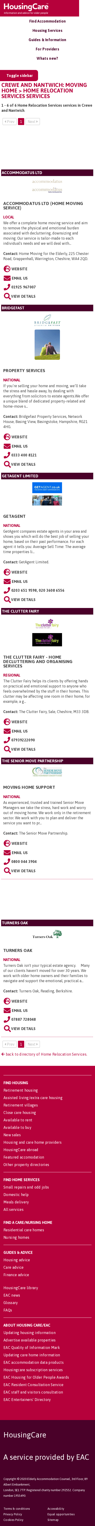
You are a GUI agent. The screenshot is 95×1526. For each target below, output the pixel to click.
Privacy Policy (12, 1514)
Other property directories (26, 1165)
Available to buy (17, 1127)
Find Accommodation (47, 21)
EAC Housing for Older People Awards (36, 1377)
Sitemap (53, 1520)
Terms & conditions (16, 1508)
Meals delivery (16, 1202)
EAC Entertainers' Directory (27, 1399)
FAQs (7, 1310)
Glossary (10, 1303)
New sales (12, 1135)
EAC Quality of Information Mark (31, 1347)
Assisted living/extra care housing (32, 1098)
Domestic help (16, 1194)
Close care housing (19, 1112)
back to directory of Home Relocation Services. (46, 1054)
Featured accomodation (23, 1157)
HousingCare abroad (21, 1150)
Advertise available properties (29, 1340)
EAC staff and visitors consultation (33, 1392)
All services (13, 1209)
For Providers (47, 49)
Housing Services (47, 30)
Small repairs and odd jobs (26, 1187)
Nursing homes (16, 1237)
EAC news (11, 1295)
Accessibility (56, 1508)
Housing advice (16, 1260)
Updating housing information (29, 1333)
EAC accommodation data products (33, 1362)
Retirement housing (20, 1090)
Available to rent (17, 1120)
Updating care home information (31, 1355)
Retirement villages (20, 1105)
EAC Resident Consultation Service (33, 1385)
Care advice (13, 1267)
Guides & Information (47, 40)
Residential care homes (23, 1230)
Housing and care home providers (32, 1142)
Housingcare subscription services (33, 1370)
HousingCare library (20, 1288)
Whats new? (47, 58)
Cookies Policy (13, 1520)
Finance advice (16, 1275)
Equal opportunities (61, 1514)
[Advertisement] (47, 149)
